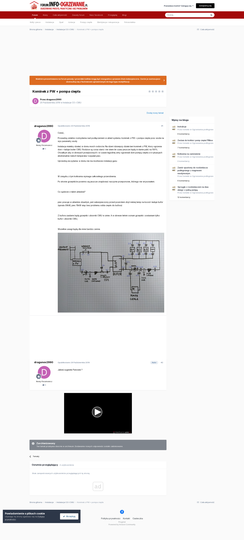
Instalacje (50, 22)
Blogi (124, 15)
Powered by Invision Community (122, 524)
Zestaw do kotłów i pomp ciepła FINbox (195, 140)
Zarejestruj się (205, 6)
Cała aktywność (60, 15)
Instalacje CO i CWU (72, 102)
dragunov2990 (53, 99)
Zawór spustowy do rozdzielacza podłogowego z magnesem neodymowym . (192, 171)
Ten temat (200, 15)
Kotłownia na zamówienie (188, 154)
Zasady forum (78, 15)
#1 (162, 126)
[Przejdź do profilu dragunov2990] (35, 101)
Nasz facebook (96, 15)
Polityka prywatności (110, 518)
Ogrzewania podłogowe (202, 129)
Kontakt (126, 518)
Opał (61, 22)
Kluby (45, 15)
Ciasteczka (138, 518)
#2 (162, 362)
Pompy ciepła (86, 22)
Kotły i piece (35, 22)
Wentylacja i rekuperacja (108, 22)
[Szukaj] (211, 15)
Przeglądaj (112, 15)
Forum (35, 15)
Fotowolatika (129, 22)
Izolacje (71, 22)
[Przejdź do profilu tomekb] (173, 128)
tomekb (186, 129)
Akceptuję (70, 516)
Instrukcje (181, 127)
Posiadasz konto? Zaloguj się (178, 6)
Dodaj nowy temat (155, 113)
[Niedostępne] (111, 272)
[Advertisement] (120, 55)
